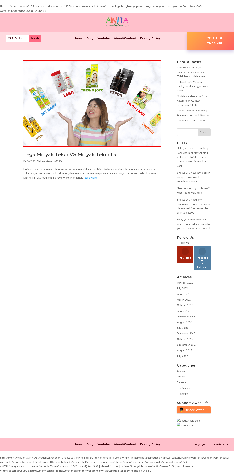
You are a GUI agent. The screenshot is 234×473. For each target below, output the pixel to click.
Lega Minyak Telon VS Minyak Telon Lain (72, 154)
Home (78, 38)
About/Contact (125, 38)
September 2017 (186, 345)
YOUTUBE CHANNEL (215, 40)
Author (31, 160)
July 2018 (182, 328)
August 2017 (184, 350)
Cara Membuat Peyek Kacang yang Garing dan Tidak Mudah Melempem (191, 72)
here (199, 193)
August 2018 (184, 322)
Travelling (183, 393)
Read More (90, 178)
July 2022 (182, 288)
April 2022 (183, 294)
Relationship (184, 388)
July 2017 (182, 356)
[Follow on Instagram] (225, 23)
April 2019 (183, 311)
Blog (90, 38)
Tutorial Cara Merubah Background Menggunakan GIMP (192, 86)
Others (58, 160)
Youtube (103, 38)
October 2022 (185, 283)
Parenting (182, 382)
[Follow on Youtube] (218, 23)
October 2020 (185, 305)
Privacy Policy (150, 38)
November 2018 (186, 316)
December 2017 (186, 333)
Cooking (181, 371)
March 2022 (184, 300)
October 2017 (185, 339)
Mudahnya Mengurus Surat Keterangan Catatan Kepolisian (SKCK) (192, 101)
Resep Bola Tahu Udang (191, 120)
